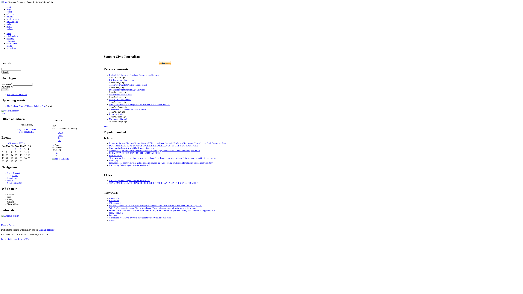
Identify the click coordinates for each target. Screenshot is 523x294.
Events (11, 225)
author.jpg (113, 160)
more (3, 113)
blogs (9, 9)
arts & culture (12, 36)
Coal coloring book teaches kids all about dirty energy (132, 148)
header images (13, 19)
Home (3, 225)
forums (10, 17)
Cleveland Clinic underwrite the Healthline (127, 109)
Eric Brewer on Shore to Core (122, 80)
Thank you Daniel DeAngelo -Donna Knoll (128, 85)
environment (12, 43)
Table (60, 138)
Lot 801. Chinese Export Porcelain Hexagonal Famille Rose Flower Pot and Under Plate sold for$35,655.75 (155, 205)
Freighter (113, 215)
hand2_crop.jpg (116, 213)
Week (60, 135)
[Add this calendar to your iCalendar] (10, 111)
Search (10, 180)
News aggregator (14, 183)
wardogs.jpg (114, 198)
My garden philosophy (119, 119)
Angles (112, 220)
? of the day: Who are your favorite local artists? (129, 165)
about (9, 7)
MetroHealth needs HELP (120, 95)
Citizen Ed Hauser (46, 230)
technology (11, 48)
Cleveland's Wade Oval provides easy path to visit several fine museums (140, 218)
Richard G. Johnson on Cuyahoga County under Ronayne (134, 75)
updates (10, 29)
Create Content (13, 173)
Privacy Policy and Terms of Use (15, 239)
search (9, 26)
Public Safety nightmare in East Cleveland (127, 90)
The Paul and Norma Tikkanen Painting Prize (26, 106)
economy (10, 38)
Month (60, 133)
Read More (114, 200)
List (59, 140)
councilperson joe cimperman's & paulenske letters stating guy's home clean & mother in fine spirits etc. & (154, 150)
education (11, 41)
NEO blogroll (12, 21)
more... (15, 175)
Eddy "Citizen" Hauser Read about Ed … (27, 130)
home (9, 33)
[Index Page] (4, 2)
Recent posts (12, 178)
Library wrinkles (116, 114)
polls (9, 24)
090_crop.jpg (115, 203)
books (9, 12)
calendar (10, 14)
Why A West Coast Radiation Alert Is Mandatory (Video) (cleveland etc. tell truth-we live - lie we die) (152, 208)
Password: (6, 87)
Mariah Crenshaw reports (120, 99)
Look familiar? (115, 155)
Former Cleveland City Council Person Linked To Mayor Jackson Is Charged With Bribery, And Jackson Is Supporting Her (162, 210)
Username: (6, 84)
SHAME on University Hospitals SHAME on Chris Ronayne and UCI (139, 104)
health (9, 46)
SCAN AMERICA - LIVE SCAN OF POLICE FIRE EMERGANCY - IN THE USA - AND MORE (153, 146)
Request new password (17, 94)
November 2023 (16, 143)
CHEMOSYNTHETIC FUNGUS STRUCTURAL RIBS (134, 153)
